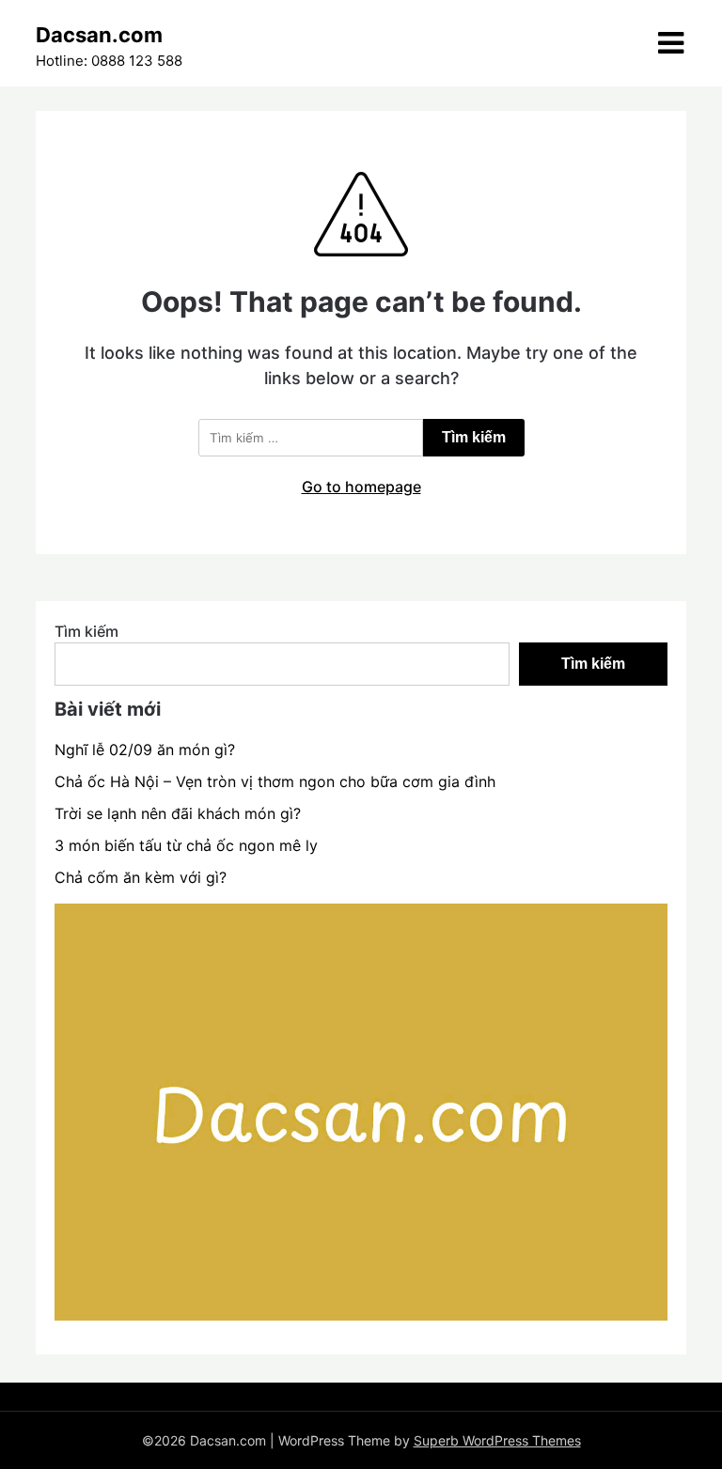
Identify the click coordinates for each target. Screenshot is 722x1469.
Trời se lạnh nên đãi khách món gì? (178, 813)
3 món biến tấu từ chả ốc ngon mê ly (186, 845)
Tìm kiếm (86, 631)
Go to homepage (361, 486)
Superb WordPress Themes (497, 1440)
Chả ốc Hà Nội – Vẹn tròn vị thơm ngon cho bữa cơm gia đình (275, 781)
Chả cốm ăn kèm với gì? (141, 877)
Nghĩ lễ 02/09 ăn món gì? (145, 749)
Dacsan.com (99, 35)
